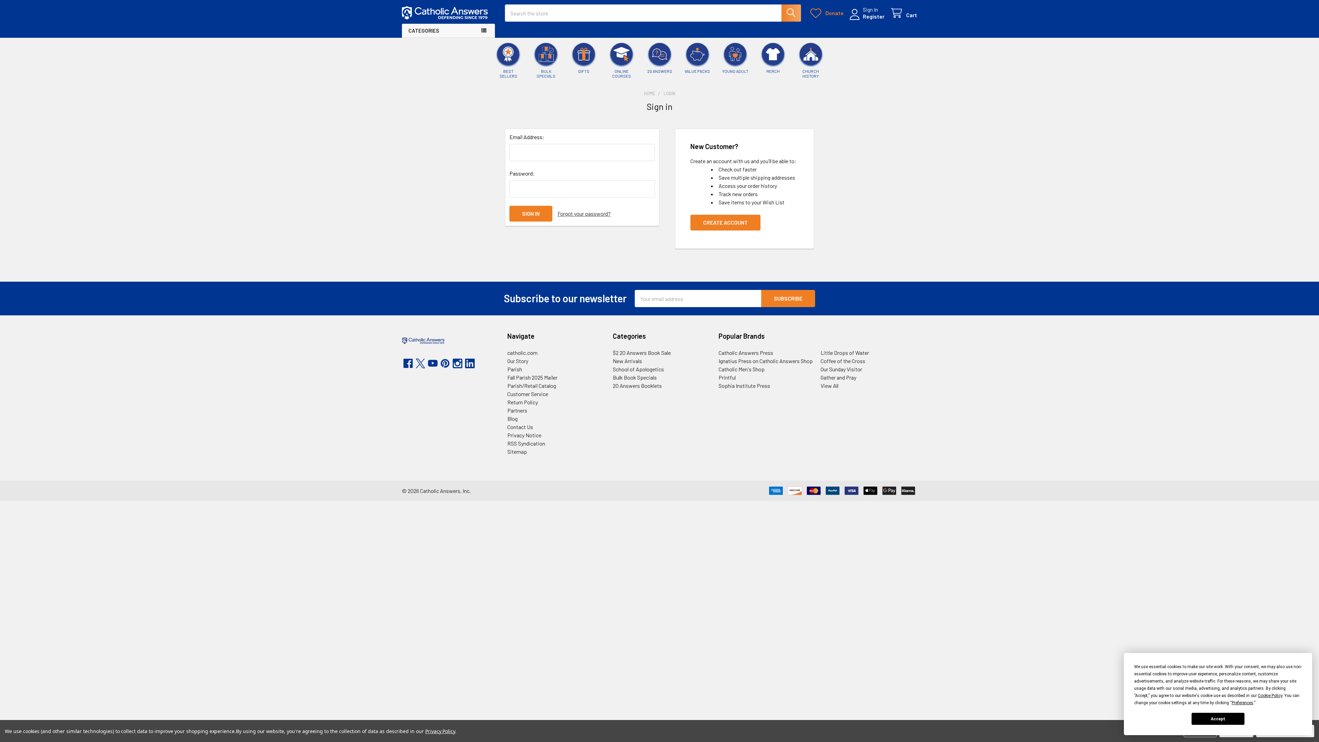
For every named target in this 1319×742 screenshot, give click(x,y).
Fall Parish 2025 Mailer (532, 377)
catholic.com (522, 352)
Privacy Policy (440, 731)
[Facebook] (408, 363)
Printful (727, 377)
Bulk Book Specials (635, 377)
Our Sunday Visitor (841, 369)
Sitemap (517, 451)
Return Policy (522, 402)
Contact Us (520, 427)
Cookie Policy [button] (1270, 695)
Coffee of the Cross (843, 361)
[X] (420, 363)
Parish (514, 369)
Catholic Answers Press (746, 352)
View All (829, 385)
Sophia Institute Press (744, 385)
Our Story (517, 361)
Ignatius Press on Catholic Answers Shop (766, 361)
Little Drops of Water (845, 352)
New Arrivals (627, 361)
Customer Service (527, 394)
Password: (522, 173)
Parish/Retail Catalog (531, 385)
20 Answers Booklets (637, 385)
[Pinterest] (445, 363)
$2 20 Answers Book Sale (642, 352)
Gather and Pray (838, 377)
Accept (1218, 719)
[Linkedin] (470, 363)
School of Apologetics (638, 369)
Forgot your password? (584, 213)
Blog (512, 418)
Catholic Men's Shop (742, 369)
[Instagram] (457, 363)
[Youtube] (433, 363)
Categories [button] (423, 30)
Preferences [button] (1242, 702)
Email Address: (526, 137)
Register (873, 16)
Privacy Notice (524, 435)
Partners (517, 410)
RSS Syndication (526, 443)
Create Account (725, 222)
